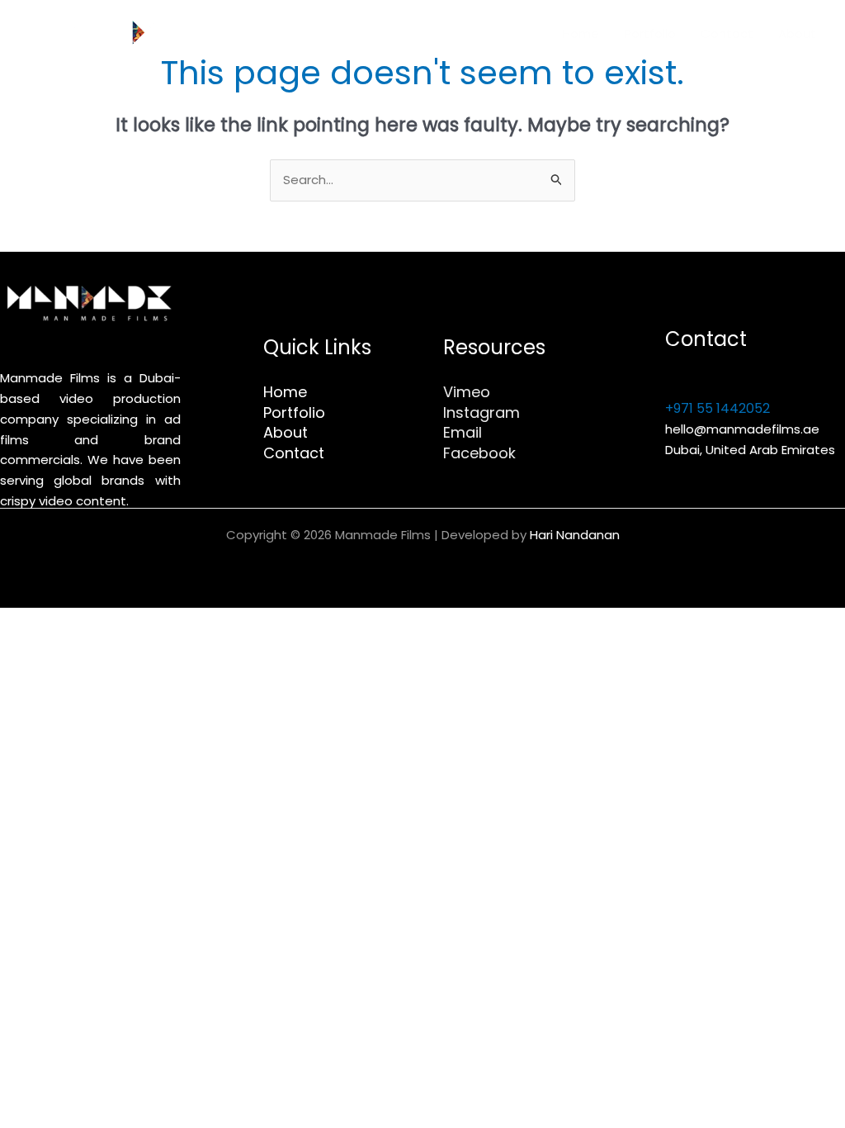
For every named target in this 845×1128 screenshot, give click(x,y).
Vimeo (466, 392)
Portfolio (650, 33)
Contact (727, 33)
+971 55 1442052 (717, 408)
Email (462, 432)
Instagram (481, 412)
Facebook (479, 453)
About (797, 33)
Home (580, 33)
